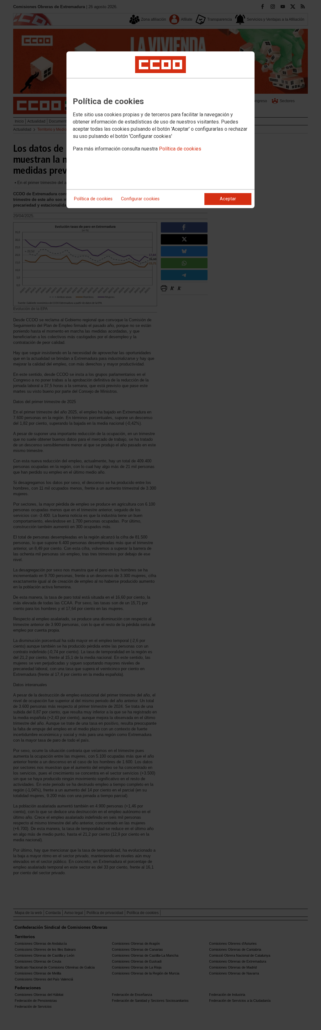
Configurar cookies (140, 199)
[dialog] (160, 129)
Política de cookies (180, 149)
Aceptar (228, 199)
